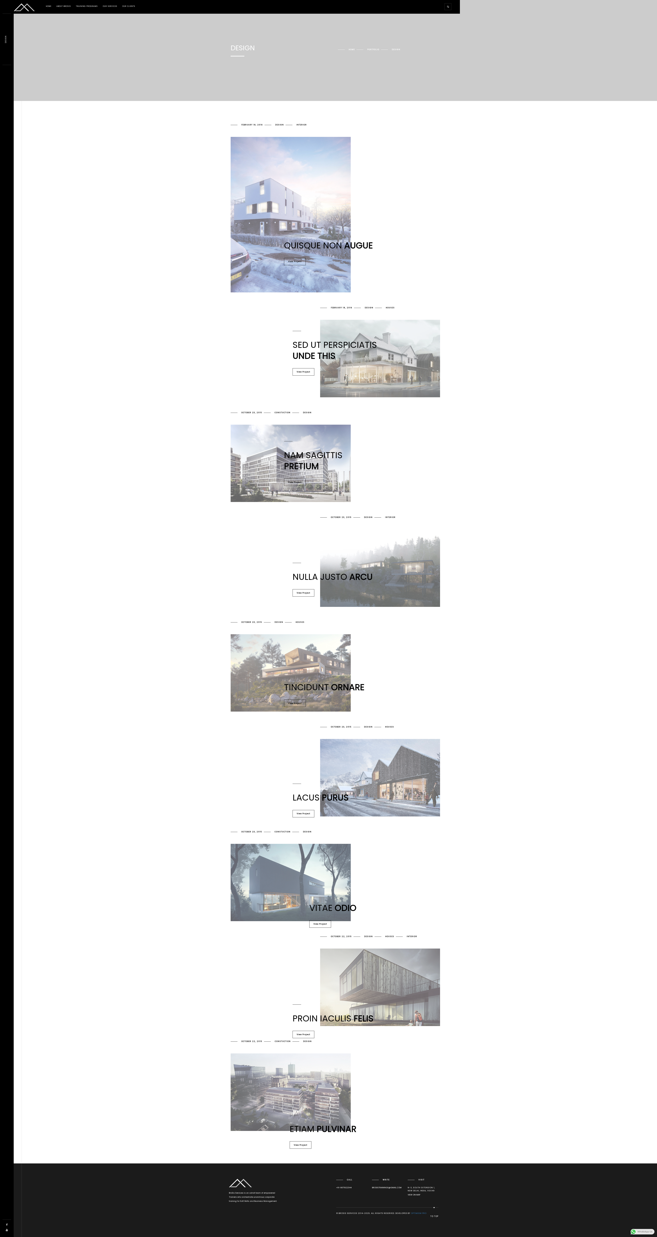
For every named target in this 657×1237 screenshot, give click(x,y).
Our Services (110, 6)
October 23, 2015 (251, 412)
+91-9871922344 (344, 1187)
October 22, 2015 (341, 936)
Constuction (283, 412)
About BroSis (63, 6)
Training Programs (87, 6)
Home (48, 6)
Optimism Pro (419, 1213)
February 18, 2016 (252, 125)
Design (279, 125)
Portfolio (373, 49)
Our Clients (128, 6)
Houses (390, 307)
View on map (414, 1194)
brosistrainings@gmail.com (387, 1187)
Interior (301, 125)
